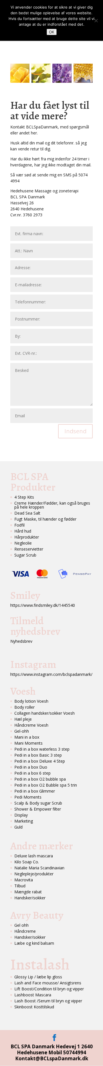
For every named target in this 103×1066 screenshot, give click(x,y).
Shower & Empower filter (37, 809)
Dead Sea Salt (27, 513)
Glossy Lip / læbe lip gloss (38, 977)
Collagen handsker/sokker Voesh (44, 713)
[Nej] (96, 20)
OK (51, 32)
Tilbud (19, 885)
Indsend (75, 431)
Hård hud (22, 531)
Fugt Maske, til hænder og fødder (45, 519)
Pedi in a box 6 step (32, 773)
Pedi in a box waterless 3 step (42, 749)
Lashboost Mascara (32, 995)
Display (21, 815)
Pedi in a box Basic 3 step (38, 755)
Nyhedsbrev (21, 641)
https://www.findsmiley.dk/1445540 (42, 605)
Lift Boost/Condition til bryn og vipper (49, 989)
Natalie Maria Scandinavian (39, 867)
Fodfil (19, 525)
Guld (18, 827)
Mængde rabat (28, 891)
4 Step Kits (24, 497)
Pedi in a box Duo (30, 767)
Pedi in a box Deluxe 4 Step (39, 761)
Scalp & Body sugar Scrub (38, 803)
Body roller (24, 707)
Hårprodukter (26, 537)
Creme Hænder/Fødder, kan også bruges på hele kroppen (52, 505)
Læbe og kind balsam (34, 943)
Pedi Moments (27, 797)
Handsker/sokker (29, 897)
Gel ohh (21, 925)
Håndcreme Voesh (31, 725)
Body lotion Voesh (31, 701)
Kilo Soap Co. (26, 862)
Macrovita (23, 879)
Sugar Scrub (25, 555)
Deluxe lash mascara (33, 856)
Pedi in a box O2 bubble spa (40, 779)
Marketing (23, 821)
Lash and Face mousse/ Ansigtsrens (47, 983)
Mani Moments (28, 743)
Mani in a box (26, 737)
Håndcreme (25, 931)
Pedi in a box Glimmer (34, 791)
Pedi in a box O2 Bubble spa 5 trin (45, 785)
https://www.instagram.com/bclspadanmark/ (51, 674)
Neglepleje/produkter (34, 873)
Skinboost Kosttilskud (34, 1006)
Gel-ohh (21, 731)
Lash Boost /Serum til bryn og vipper (48, 1000)
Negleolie (23, 543)
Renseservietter (28, 549)
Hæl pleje (23, 719)
